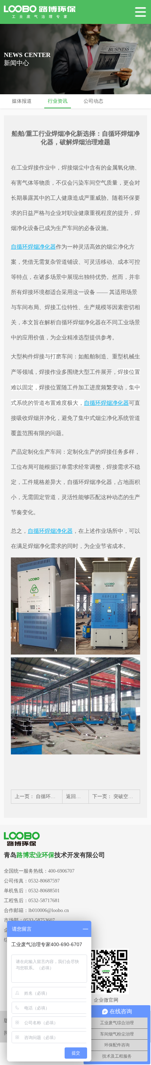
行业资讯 (57, 101)
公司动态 (93, 101)
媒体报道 (22, 101)
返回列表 (76, 796)
